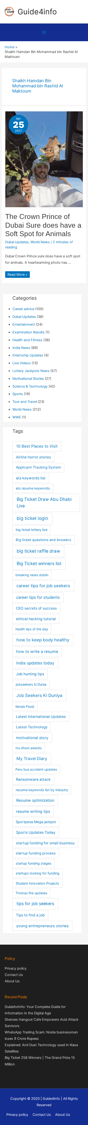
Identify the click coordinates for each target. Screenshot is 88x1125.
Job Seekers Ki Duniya (39, 695)
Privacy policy (16, 968)
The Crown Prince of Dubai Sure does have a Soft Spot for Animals (43, 225)
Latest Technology (31, 727)
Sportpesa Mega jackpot (36, 822)
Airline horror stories (33, 457)
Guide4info (37, 11)
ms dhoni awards (28, 748)
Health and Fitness (27, 340)
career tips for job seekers (43, 585)
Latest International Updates (41, 716)
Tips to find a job (30, 915)
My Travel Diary (31, 758)
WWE (16, 417)
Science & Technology (30, 386)
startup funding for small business (45, 843)
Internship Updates (27, 355)
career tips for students (38, 597)
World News (40, 242)
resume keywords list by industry (42, 790)
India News (21, 348)
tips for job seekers (35, 903)
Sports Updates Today (35, 832)
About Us (12, 981)
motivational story (32, 737)
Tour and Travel (24, 402)
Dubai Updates (17, 242)
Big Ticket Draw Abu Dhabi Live (44, 503)
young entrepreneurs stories (42, 925)
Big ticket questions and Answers (43, 540)
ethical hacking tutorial (36, 619)
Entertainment (23, 324)
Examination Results (28, 332)
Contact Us (14, 975)
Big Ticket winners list (39, 563)
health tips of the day (31, 629)
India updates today (35, 662)
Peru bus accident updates (36, 769)
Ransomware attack (33, 779)
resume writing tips (33, 811)
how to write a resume (37, 651)
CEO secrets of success (36, 608)
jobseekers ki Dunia (31, 684)
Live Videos (21, 363)
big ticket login (32, 518)
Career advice (23, 309)
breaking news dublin (31, 575)
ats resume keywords (33, 488)
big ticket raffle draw (38, 551)
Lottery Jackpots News (31, 371)
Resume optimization (35, 800)
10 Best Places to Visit (36, 446)
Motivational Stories (28, 378)
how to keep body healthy (42, 639)
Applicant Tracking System (38, 467)
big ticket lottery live (31, 530)
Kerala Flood (24, 706)
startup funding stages (33, 863)
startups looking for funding (37, 873)
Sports (17, 394)
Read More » (17, 274)
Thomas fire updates (31, 893)
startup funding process (36, 853)
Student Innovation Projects (37, 883)
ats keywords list (31, 478)
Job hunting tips (30, 674)
